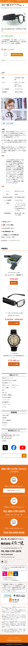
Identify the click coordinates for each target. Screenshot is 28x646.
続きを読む (14, 282)
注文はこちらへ (7, 221)
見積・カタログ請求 (8, 123)
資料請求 (4, 418)
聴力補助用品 (5, 402)
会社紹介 (4, 441)
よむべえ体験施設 (6, 420)
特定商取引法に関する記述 (14, 640)
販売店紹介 (5, 422)
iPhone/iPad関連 (6, 397)
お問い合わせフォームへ (14, 490)
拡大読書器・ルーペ (7, 383)
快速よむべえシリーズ (7, 378)
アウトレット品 (6, 404)
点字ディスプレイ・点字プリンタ (10, 385)
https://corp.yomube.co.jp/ (8, 557)
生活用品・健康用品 (7, 395)
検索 (24, 456)
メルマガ (4, 425)
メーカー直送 (10, 60)
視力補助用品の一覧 (8, 231)
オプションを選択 (14, 323)
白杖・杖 (4, 392)
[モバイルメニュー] (23, 5)
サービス (4, 407)
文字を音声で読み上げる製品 (14, 272)
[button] (24, 14)
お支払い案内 (5, 415)
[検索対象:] (25, 5)
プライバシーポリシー (14, 638)
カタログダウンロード (9, 228)
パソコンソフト (6, 399)
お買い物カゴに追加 (16, 54)
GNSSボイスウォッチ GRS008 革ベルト (13, 356)
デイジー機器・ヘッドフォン (9, 387)
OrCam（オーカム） (14, 315)
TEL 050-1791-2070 (15, 4)
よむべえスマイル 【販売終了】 (14, 275)
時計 (17, 353)
